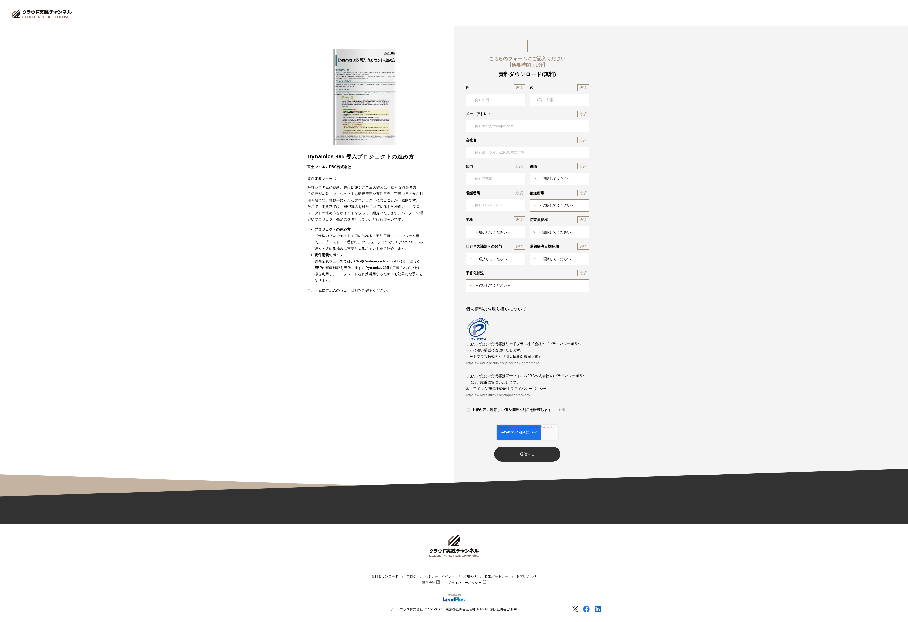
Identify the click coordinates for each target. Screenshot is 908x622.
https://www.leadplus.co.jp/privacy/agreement (502, 363)
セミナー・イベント (440, 576)
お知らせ (469, 576)
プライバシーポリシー (465, 583)
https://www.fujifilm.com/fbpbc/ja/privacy (498, 395)
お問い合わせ (526, 576)
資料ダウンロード (384, 576)
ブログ (411, 576)
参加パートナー (496, 576)
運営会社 (429, 583)
